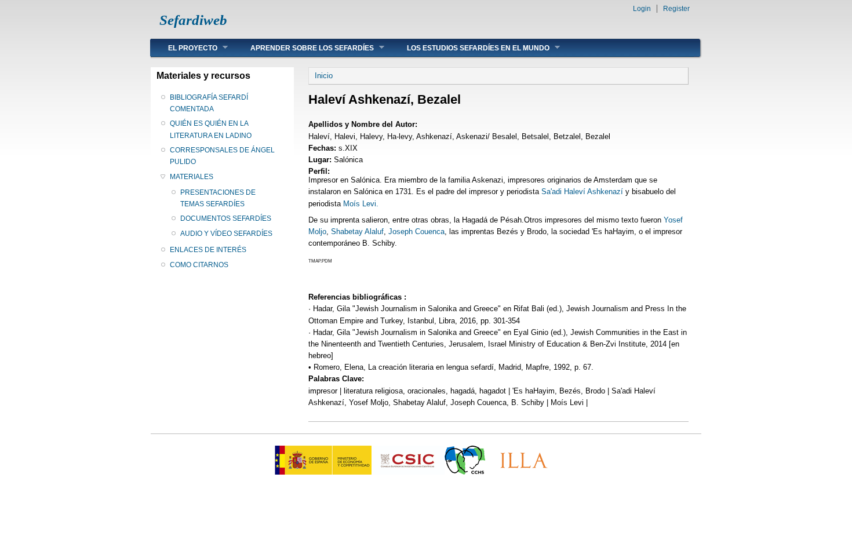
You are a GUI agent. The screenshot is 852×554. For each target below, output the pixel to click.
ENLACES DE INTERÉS (208, 250)
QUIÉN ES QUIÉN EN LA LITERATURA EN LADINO (211, 129)
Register (676, 9)
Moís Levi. (360, 203)
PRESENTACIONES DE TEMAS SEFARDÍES (218, 198)
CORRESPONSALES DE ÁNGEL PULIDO (222, 156)
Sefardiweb (193, 20)
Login (642, 9)
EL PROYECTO (184, 47)
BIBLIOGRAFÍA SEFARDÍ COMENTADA (209, 103)
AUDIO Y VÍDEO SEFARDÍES (226, 233)
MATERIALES (191, 177)
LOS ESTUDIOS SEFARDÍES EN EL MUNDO (469, 47)
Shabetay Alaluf (357, 231)
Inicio (324, 75)
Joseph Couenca (416, 231)
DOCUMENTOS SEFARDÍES (225, 218)
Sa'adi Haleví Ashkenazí (583, 191)
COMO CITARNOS (199, 265)
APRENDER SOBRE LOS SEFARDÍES (303, 47)
